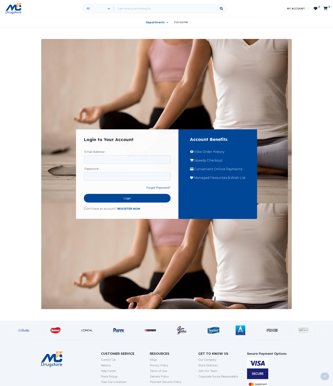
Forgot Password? (158, 187)
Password (91, 169)
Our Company (207, 360)
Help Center (108, 371)
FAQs (153, 360)
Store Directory (208, 365)
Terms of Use (158, 371)
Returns (106, 365)
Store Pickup (109, 376)
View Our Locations (113, 382)
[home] (14, 8)
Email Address (94, 152)
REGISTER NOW (128, 208)
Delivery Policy (159, 376)
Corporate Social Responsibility (218, 376)
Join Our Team (207, 371)
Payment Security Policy (165, 382)
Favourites (181, 22)
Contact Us (108, 360)
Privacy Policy (159, 365)
